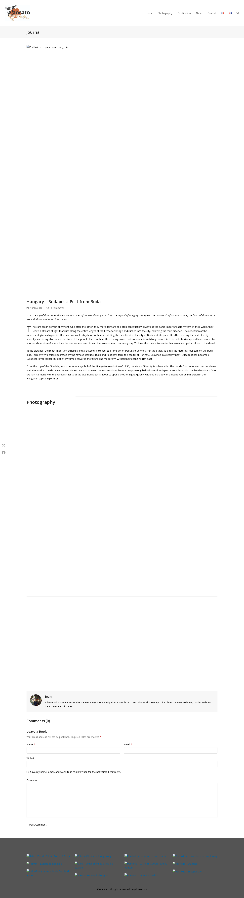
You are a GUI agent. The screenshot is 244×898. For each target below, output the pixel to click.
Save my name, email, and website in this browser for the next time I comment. (75, 771)
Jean (48, 696)
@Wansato (103, 889)
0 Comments (57, 307)
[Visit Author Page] (36, 699)
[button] (238, 13)
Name (31, 744)
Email (128, 744)
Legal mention (139, 889)
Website (31, 758)
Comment (33, 780)
